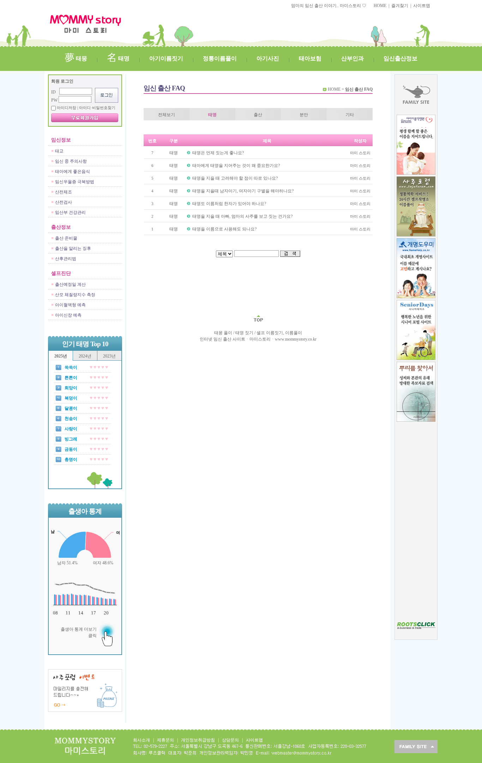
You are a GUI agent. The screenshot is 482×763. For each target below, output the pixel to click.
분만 (304, 114)
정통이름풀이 (220, 58)
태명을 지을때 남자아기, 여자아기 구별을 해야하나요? (243, 190)
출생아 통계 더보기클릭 (79, 632)
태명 (123, 58)
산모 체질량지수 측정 (75, 294)
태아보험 (310, 58)
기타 (349, 114)
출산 (258, 114)
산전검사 (63, 202)
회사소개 (141, 740)
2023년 (109, 356)
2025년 (60, 356)
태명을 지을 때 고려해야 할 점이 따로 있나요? (235, 178)
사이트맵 (421, 5)
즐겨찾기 (399, 5)
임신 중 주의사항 (71, 161)
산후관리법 (65, 258)
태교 (59, 151)
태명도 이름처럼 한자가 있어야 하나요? (229, 203)
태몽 (80, 58)
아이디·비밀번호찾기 (97, 108)
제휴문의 (165, 740)
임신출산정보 (400, 58)
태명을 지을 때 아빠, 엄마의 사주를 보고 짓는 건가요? (242, 216)
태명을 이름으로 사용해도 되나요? (224, 229)
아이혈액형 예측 (70, 304)
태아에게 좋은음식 (72, 171)
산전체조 (63, 192)
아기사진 (268, 58)
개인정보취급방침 (198, 740)
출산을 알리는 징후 (73, 248)
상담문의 (230, 740)
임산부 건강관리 (70, 212)
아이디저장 (86, 108)
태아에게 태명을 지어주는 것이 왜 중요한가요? (236, 165)
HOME (380, 5)
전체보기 (166, 114)
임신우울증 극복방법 (74, 181)
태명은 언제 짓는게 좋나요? (218, 152)
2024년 (85, 356)
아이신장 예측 (68, 315)
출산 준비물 (66, 238)
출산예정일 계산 (70, 284)
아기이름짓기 (166, 58)
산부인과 (352, 58)
